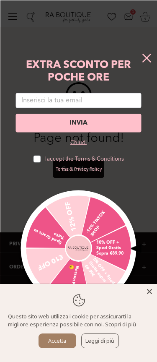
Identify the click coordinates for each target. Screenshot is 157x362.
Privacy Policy (88, 169)
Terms (62, 169)
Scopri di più (120, 324)
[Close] (149, 291)
